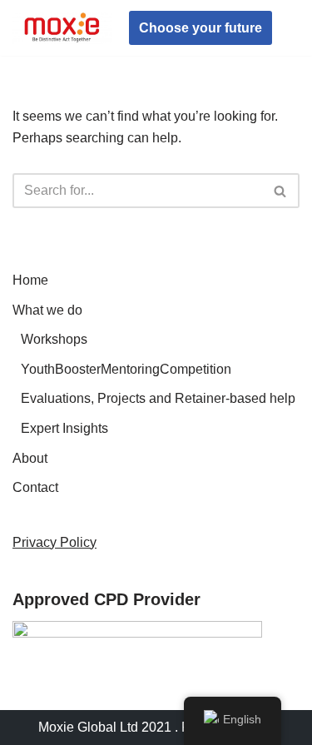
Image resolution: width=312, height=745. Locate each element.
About (29, 458)
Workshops (54, 339)
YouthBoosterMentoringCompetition (126, 369)
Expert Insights (64, 428)
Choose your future (200, 28)
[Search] (281, 190)
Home (30, 280)
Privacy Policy (54, 542)
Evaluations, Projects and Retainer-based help (158, 398)
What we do (47, 310)
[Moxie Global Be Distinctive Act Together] (62, 28)
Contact (35, 487)
